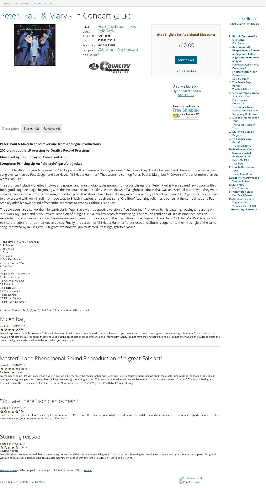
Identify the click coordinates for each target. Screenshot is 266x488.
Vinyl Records (21, 3)
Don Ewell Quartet (242, 193)
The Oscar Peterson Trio (245, 123)
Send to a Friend (192, 478)
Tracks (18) (31, 128)
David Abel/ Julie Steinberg (243, 156)
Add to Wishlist (187, 71)
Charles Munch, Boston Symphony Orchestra (245, 110)
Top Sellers (244, 18)
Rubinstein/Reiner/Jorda (246, 55)
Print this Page (191, 482)
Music (6, 3)
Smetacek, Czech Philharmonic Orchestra (245, 98)
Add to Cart (186, 60)
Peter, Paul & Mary (33, 15)
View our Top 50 (243, 207)
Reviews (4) (52, 128)
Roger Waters (243, 200)
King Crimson (240, 186)
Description (10, 128)
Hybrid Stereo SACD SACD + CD (187, 93)
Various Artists (245, 179)
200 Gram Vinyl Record (45, 3)
